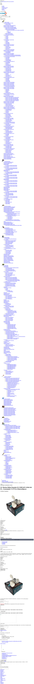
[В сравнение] (7, 485)
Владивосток (2, 669)
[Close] (0, 571)
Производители (4, 658)
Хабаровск (2, 682)
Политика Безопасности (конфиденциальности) (9, 655)
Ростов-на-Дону (2, 678)
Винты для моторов (5, 481)
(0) (3, 531)
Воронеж (1, 671)
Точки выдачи (4, 8)
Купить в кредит (17, 539)
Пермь (1, 677)
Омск (1, 676)
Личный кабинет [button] (2, 11)
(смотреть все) (2, 521)
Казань (1, 672)
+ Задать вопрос (3, 611)
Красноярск (2, 673)
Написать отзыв (3, 569)
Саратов (1, 680)
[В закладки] (2, 485)
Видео (3, 9)
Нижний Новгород (3, 675)
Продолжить (2, 628)
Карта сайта (4, 657)
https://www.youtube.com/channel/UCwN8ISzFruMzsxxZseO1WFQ (12, 641)
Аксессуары (4, 480)
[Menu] (0, 2)
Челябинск (2, 683)
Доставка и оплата (5, 7)
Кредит (3, 6)
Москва (1, 674)
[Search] (9, 16)
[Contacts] (1, 3)
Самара (1, 679)
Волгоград (2, 670)
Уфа (1, 681)
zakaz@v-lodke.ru (2, 643)
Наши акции (4, 653)
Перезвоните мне (3, 629)
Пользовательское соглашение (6, 656)
